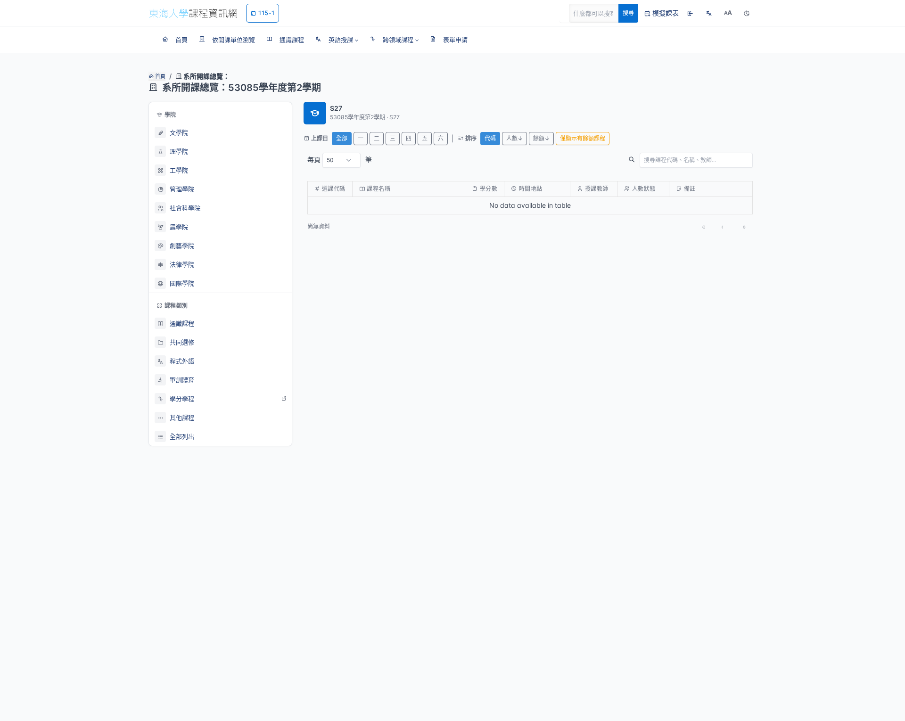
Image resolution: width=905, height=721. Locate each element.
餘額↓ (541, 138)
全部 (341, 138)
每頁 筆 (339, 160)
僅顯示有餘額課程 (582, 138)
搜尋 (628, 12)
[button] (337, 39)
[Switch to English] (708, 13)
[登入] (690, 13)
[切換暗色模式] (746, 13)
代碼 (490, 138)
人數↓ (514, 138)
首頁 (159, 76)
